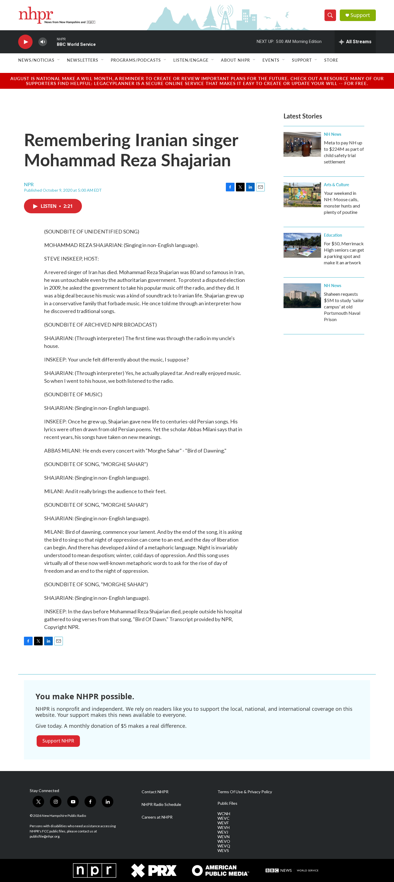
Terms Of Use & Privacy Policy (244, 791)
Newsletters (82, 60)
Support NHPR (58, 741)
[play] (25, 42)
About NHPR (235, 60)
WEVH (223, 827)
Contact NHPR (155, 791)
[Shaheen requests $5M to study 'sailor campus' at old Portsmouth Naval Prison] (302, 295)
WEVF (223, 823)
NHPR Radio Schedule (161, 804)
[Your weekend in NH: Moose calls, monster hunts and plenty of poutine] (302, 194)
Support (360, 15)
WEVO (223, 841)
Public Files (227, 803)
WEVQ (223, 846)
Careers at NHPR (157, 817)
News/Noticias (36, 60)
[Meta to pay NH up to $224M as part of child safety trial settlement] (302, 144)
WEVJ (222, 832)
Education (333, 235)
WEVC (223, 818)
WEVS (223, 850)
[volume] (43, 41)
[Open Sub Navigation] (59, 60)
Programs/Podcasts (136, 60)
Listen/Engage (191, 60)
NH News (332, 134)
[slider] (52, 42)
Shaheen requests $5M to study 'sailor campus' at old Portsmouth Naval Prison (344, 306)
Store (331, 60)
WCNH (223, 813)
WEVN (223, 836)
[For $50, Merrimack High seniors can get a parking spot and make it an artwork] (302, 245)
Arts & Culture (336, 184)
